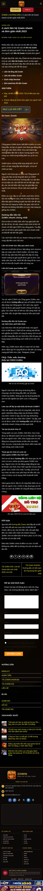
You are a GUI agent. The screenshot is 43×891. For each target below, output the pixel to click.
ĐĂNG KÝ (6, 671)
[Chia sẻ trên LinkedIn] (31, 556)
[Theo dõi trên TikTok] (19, 800)
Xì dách (26, 857)
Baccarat (26, 863)
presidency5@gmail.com (12, 795)
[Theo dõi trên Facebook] (10, 800)
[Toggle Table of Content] (25, 109)
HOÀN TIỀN (6, 675)
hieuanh (29, 37)
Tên (6, 612)
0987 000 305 (9, 791)
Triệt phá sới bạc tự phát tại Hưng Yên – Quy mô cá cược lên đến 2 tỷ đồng (24, 723)
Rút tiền (5, 859)
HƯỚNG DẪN (15, 15)
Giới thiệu (5, 835)
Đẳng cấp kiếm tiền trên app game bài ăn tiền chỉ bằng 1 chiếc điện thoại (24, 745)
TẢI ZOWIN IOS (8, 684)
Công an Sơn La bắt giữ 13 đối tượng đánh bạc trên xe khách (23, 738)
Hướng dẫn (6, 843)
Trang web (8, 632)
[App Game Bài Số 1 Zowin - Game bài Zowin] (21, 4)
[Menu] (3, 4)
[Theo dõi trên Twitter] (28, 800)
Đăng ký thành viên (8, 853)
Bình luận (8, 593)
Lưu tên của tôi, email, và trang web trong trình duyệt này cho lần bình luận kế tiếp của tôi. (20, 646)
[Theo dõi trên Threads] (33, 800)
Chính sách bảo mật (8, 837)
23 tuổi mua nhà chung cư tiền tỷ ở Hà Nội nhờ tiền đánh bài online (24, 730)
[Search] (41, 4)
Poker (25, 853)
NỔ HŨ (4, 705)
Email (6, 622)
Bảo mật (13, 879)
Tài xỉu (25, 841)
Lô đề (25, 837)
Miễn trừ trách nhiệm (8, 839)
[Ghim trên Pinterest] (27, 556)
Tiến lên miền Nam (28, 851)
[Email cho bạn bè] (23, 556)
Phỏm (25, 855)
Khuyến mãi (6, 841)
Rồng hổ (26, 861)
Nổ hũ (25, 835)
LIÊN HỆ (5, 688)
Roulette (26, 859)
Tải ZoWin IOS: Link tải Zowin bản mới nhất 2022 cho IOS (11, 569)
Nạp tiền (5, 857)
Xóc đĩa (26, 843)
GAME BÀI (6, 701)
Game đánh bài (27, 839)
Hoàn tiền (5, 861)
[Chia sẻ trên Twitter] (19, 556)
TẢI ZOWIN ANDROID (10, 680)
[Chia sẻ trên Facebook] (15, 556)
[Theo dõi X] (24, 800)
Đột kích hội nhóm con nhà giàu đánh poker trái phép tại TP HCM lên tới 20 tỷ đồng (23, 753)
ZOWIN (4, 15)
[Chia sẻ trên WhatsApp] (11, 556)
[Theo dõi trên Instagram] (14, 800)
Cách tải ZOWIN (7, 851)
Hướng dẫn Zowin (18, 524)
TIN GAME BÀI (7, 709)
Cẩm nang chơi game (8, 855)
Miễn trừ (20, 879)
